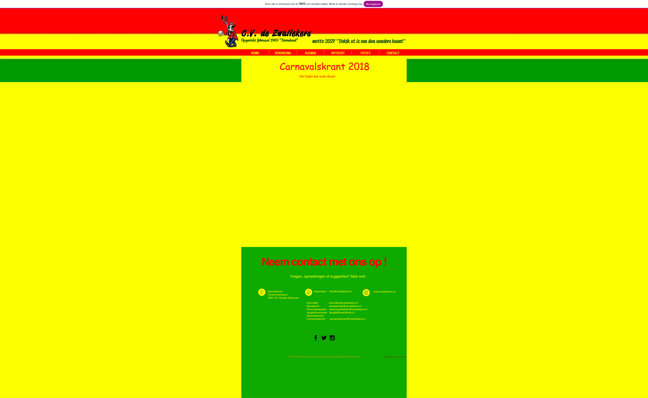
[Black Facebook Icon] (315, 337)
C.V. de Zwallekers (276, 33)
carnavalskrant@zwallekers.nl (348, 318)
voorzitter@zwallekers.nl (343, 302)
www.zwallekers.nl (384, 291)
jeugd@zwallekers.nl (342, 312)
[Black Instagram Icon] (332, 337)
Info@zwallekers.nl (340, 291)
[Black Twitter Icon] (324, 337)
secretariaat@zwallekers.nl (345, 306)
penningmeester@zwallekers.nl (348, 309)
